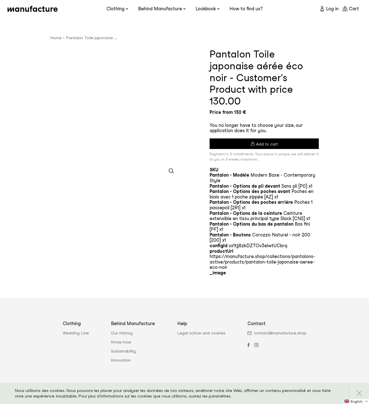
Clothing (115, 8)
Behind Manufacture (160, 8)
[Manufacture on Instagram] (256, 345)
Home (56, 37)
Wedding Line (76, 333)
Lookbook (206, 8)
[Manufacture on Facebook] (249, 345)
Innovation (121, 360)
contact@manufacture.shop (280, 333)
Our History (122, 333)
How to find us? (246, 8)
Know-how (121, 342)
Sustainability (123, 351)
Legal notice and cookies (201, 333)
